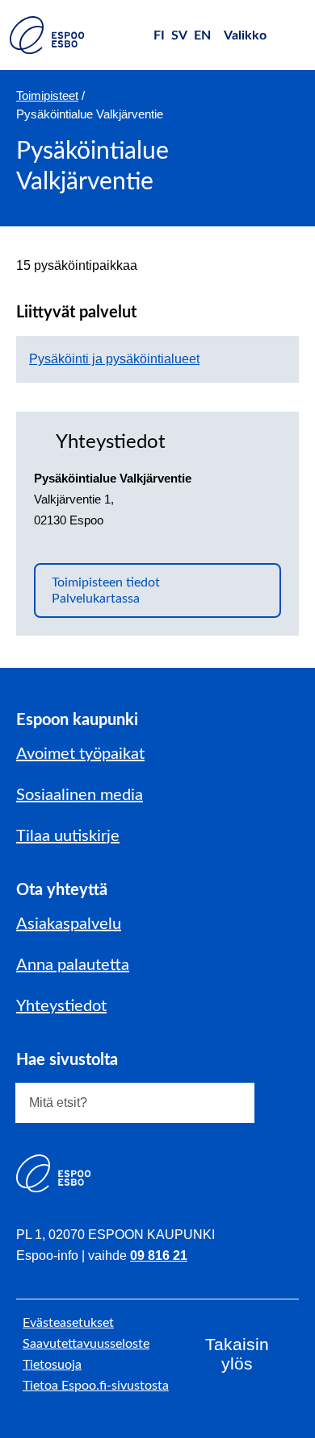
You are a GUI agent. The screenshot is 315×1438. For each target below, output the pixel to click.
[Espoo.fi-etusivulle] (47, 35)
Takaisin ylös (237, 1354)
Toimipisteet (47, 95)
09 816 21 (158, 1255)
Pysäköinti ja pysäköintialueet (114, 359)
